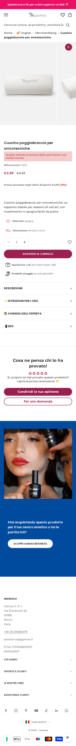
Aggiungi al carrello (38, 254)
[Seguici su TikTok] (46, 711)
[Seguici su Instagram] (16, 711)
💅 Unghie (24, 33)
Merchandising (46, 33)
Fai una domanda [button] (38, 401)
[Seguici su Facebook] (6, 711)
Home (8, 33)
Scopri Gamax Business (30, 544)
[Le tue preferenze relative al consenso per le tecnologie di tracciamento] (7, 739)
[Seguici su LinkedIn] (56, 711)
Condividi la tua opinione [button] (38, 392)
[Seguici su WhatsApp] (67, 711)
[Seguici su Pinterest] (26, 711)
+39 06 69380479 (15, 632)
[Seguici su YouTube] (36, 711)
